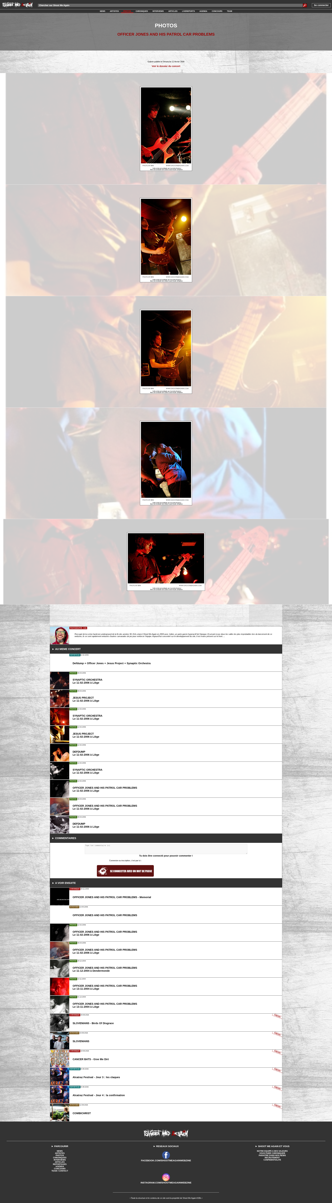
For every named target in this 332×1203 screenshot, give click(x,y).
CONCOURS (59, 1169)
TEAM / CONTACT (59, 1171)
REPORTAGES (60, 1164)
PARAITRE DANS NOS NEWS (272, 1155)
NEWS (60, 1151)
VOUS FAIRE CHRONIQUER (272, 1153)
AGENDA (60, 1166)
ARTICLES (60, 1162)
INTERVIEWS (60, 1160)
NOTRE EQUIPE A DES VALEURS (272, 1151)
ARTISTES (60, 1153)
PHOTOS (60, 1155)
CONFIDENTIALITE (272, 1160)
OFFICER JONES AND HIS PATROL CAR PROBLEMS (166, 34)
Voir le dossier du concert (166, 66)
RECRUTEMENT (272, 1158)
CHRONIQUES (59, 1158)
